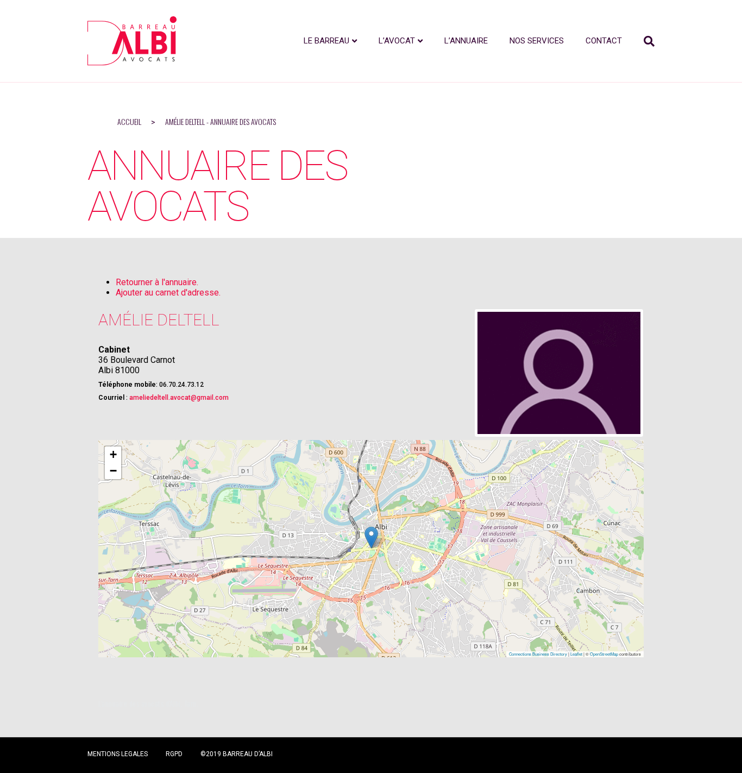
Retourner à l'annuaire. (157, 282)
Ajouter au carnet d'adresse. (168, 292)
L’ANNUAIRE (466, 41)
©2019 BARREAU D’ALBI (236, 754)
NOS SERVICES (537, 41)
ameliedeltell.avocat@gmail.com (179, 397)
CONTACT (604, 41)
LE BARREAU (326, 41)
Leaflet (576, 654)
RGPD (174, 754)
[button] (371, 537)
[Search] (644, 41)
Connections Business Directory (538, 654)
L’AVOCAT (397, 41)
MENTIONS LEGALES (117, 754)
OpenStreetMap (604, 654)
